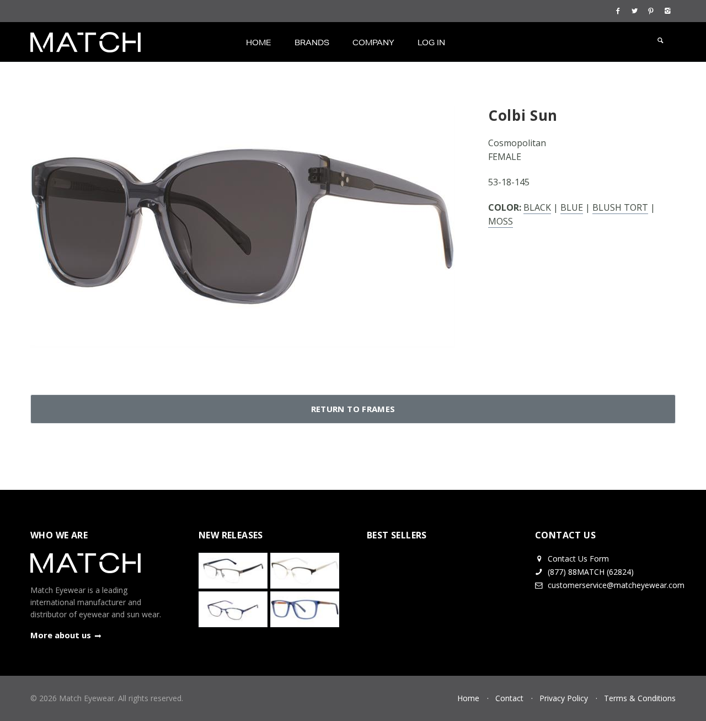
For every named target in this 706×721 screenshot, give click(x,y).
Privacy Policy (563, 698)
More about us (60, 634)
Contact (509, 698)
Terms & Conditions (640, 698)
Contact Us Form (577, 558)
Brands (312, 42)
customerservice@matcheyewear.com (616, 585)
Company (373, 42)
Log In (431, 42)
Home (258, 42)
